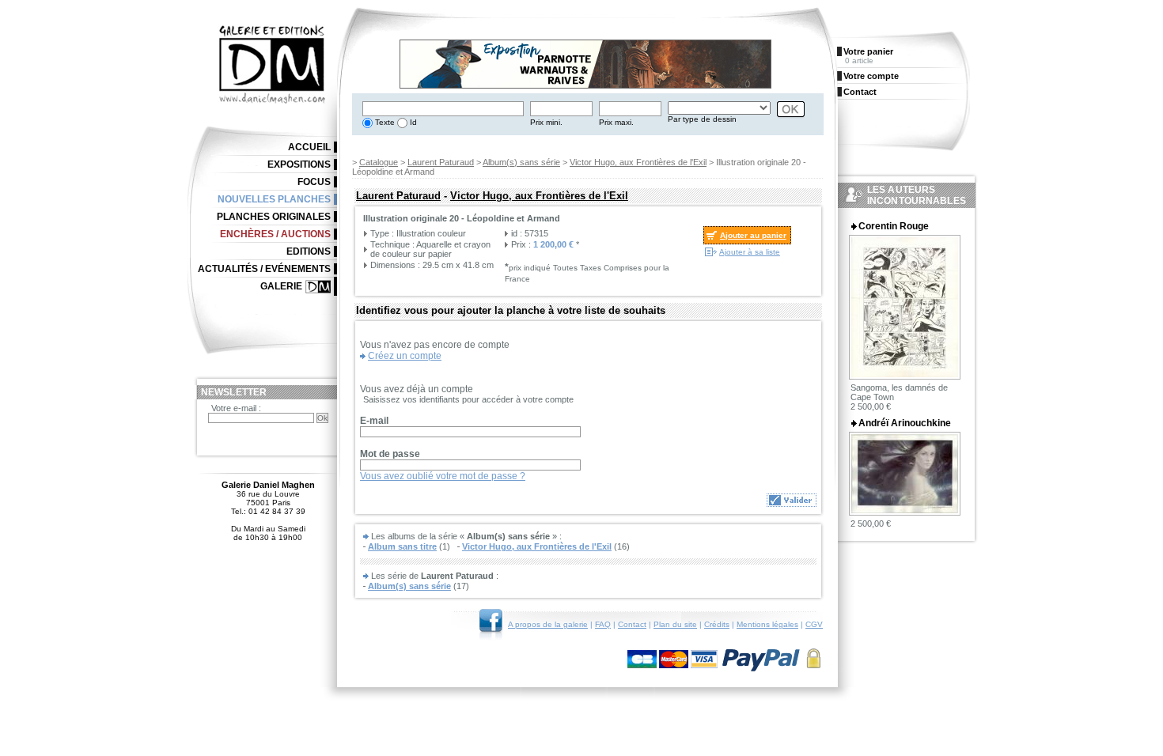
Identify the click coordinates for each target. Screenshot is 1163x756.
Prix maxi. (616, 122)
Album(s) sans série (521, 162)
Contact (632, 624)
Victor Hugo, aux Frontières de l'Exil (638, 162)
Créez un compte (404, 355)
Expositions (299, 164)
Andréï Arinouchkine (904, 423)
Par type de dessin (702, 119)
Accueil (309, 147)
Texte (384, 122)
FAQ (603, 624)
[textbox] (443, 108)
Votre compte (871, 76)
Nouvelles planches (274, 199)
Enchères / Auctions (275, 234)
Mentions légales (767, 624)
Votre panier (868, 51)
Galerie (281, 286)
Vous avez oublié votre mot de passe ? (442, 476)
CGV (814, 624)
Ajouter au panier (753, 235)
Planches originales (274, 216)
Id (412, 122)
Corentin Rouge (893, 226)
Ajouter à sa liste (749, 252)
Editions (308, 251)
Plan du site (675, 624)
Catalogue (378, 162)
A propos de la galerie (548, 624)
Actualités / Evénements (264, 268)
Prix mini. (546, 122)
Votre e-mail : (236, 408)
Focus (314, 181)
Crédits (716, 624)
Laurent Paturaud (440, 162)
